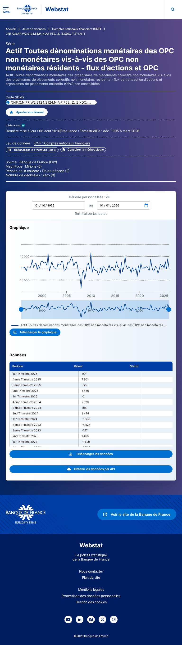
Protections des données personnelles (91, 596)
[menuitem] (172, 9)
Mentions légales (91, 589)
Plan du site (91, 577)
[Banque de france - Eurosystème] (27, 9)
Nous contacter (91, 571)
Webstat (56, 9)
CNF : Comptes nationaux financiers (62, 143)
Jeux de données (34, 29)
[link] (83, 149)
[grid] (91, 404)
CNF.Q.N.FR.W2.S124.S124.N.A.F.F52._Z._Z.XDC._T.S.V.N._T (46, 33)
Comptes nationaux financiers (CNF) (76, 29)
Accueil (11, 29)
